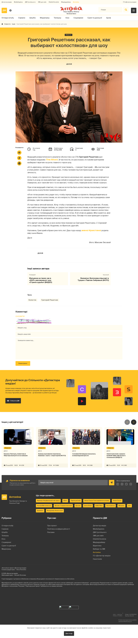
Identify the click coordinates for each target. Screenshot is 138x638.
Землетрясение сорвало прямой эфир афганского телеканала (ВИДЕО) (116, 455)
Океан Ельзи (117, 500)
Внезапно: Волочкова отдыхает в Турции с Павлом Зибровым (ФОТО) (93, 279)
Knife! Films (99, 506)
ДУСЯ (69, 64)
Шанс (65, 500)
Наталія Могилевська (44, 506)
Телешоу (57, 18)
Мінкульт (121, 506)
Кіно (67, 18)
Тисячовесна (110, 506)
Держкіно (40, 510)
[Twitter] (19, 158)
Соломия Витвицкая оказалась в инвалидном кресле (84, 455)
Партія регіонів (76, 500)
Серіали (21, 18)
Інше (13, 24)
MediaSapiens (18, 2)
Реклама (50, 532)
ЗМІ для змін (42, 2)
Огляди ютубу (8, 18)
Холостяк (32, 300)
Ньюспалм (97, 559)
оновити (20, 316)
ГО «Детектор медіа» (129, 2)
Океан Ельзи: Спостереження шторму (96, 500)
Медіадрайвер (66, 2)
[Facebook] (19, 152)
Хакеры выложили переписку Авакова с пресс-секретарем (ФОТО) (52, 455)
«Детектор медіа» (12, 573)
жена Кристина (91, 230)
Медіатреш (44, 18)
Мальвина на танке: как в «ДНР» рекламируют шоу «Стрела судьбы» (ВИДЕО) (40, 280)
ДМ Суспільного (30, 2)
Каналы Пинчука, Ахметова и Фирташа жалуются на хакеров (15, 455)
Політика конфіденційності (58, 529)
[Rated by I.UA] (64, 607)
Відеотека (97, 546)
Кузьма (78, 506)
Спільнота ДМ (14, 401)
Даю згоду (69, 633)
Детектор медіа (7, 2)
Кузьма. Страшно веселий (63, 506)
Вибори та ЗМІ (99, 549)
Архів (108, 18)
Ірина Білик (88, 506)
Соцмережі (78, 18)
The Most (52, 159)
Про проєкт (52, 525)
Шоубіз (32, 18)
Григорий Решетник (49, 300)
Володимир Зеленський (55, 510)
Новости (7, 24)
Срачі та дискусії (94, 18)
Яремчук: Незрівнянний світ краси (48, 500)
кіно (129, 506)
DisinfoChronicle (54, 2)
